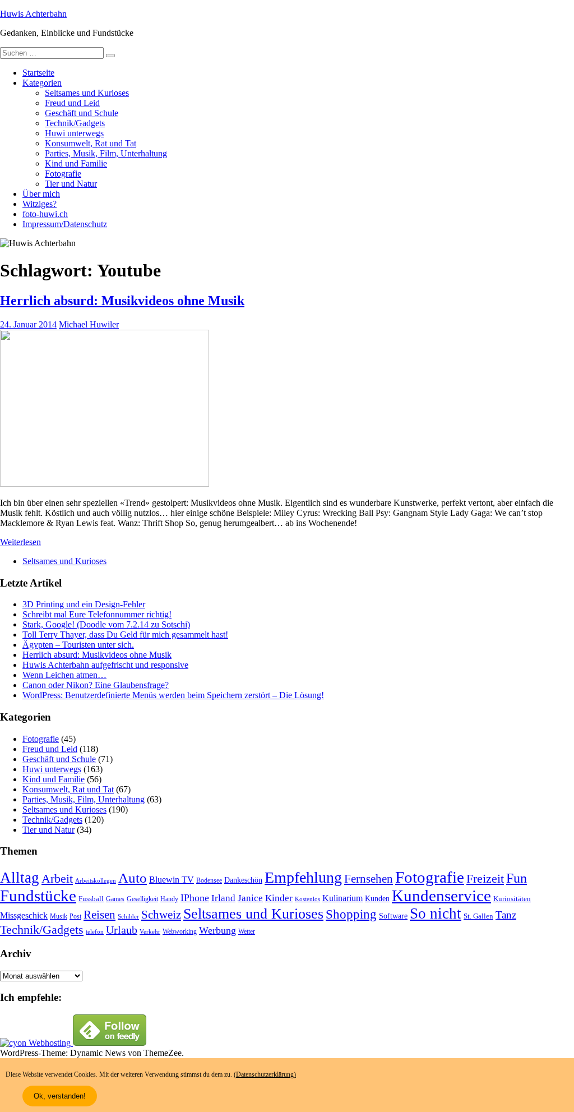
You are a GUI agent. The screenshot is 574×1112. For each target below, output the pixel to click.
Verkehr (150, 932)
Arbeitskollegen (95, 881)
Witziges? (39, 204)
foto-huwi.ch (45, 214)
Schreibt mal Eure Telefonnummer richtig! (97, 614)
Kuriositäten (512, 898)
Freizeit (485, 878)
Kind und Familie (76, 163)
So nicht (435, 913)
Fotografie (63, 173)
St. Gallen (478, 916)
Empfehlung (303, 877)
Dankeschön (243, 879)
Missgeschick (24, 915)
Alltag (19, 877)
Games (115, 899)
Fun (516, 877)
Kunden (377, 898)
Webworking (180, 931)
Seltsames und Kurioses (87, 93)
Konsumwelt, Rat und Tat (90, 143)
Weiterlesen (20, 542)
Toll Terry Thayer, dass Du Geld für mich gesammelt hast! (125, 634)
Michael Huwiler (89, 324)
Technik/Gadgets (75, 123)
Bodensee (209, 880)
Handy (169, 899)
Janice (250, 898)
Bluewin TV (171, 879)
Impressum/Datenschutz (64, 224)
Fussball (91, 898)
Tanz (506, 915)
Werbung (217, 930)
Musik (58, 916)
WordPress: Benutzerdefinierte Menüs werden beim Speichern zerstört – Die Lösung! (173, 695)
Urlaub (121, 930)
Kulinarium (342, 898)
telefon (95, 932)
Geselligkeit (142, 899)
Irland (223, 898)
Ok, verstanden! (60, 1096)
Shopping (351, 914)
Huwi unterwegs (74, 133)
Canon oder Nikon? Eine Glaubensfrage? (95, 685)
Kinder (279, 898)
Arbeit (57, 878)
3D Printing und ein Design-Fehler (83, 604)
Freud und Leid (72, 103)
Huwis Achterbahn (33, 14)
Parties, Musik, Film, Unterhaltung (106, 153)
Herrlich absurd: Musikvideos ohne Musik (122, 300)
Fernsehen (368, 878)
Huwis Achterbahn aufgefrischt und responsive (105, 665)
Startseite (38, 72)
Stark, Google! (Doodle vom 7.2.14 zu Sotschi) (106, 624)
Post (75, 916)
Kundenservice (441, 896)
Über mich (41, 194)
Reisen (99, 914)
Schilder (128, 916)
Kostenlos (307, 899)
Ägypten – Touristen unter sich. (78, 644)
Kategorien (42, 82)
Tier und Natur (71, 183)
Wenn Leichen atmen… (64, 675)
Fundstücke (38, 896)
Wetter (246, 931)
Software (393, 915)
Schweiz (161, 914)
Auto (132, 877)
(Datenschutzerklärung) (265, 1074)
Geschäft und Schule (81, 113)
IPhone (194, 897)
